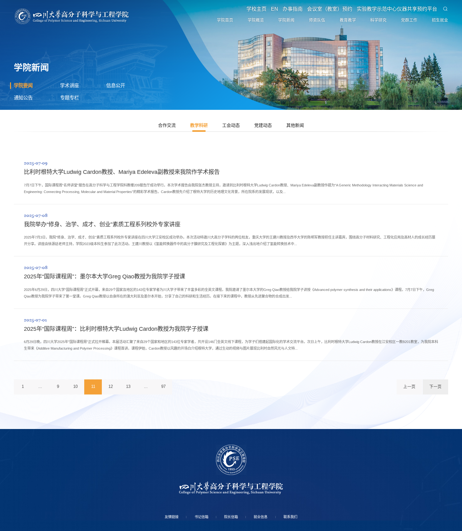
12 (141, 493)
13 (164, 493)
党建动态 (268, 161)
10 (95, 493)
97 (210, 493)
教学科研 (194, 161)
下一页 (431, 493)
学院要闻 (26, 114)
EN (268, 11)
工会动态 (231, 161)
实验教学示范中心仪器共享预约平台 (395, 11)
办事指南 (288, 11)
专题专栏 (72, 130)
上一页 (397, 493)
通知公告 (26, 130)
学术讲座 (72, 114)
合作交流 (157, 161)
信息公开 (118, 114)
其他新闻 (305, 161)
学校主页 (249, 11)
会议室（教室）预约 (326, 11)
